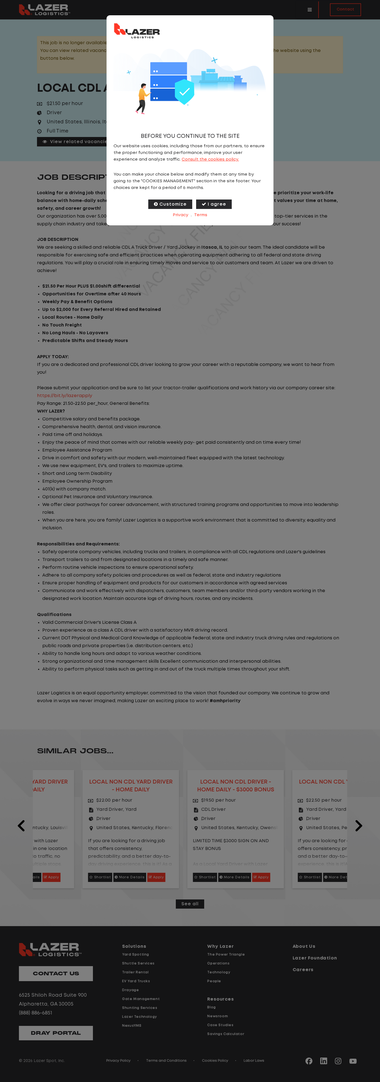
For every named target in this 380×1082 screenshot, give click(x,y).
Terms (200, 215)
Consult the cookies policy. (210, 159)
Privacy (180, 215)
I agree (217, 204)
